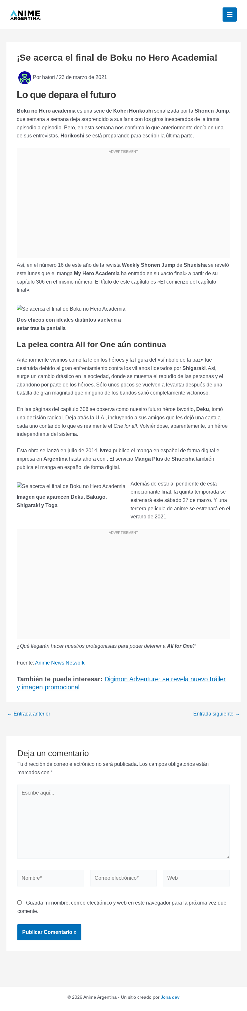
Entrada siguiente (216, 713)
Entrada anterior (28, 713)
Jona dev (170, 997)
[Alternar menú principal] (230, 14)
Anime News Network (60, 663)
